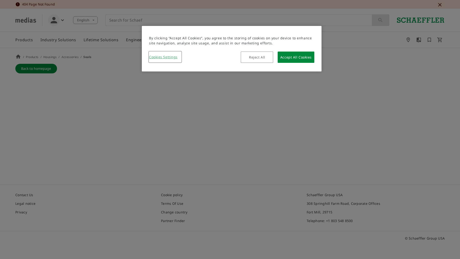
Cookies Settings (163, 57)
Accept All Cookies (296, 57)
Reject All (257, 57)
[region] (232, 48)
